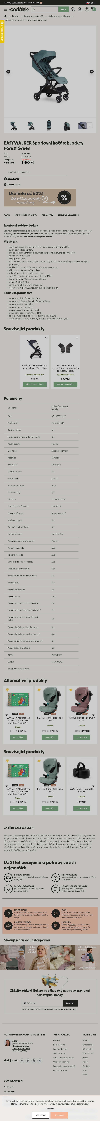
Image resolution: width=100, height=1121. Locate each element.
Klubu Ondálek (17, 3)
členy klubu (21, 877)
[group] (18, 715)
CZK (91, 3)
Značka (68, 215)
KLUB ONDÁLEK (20, 910)
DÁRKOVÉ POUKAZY (22, 922)
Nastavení (50, 1109)
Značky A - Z (8, 1087)
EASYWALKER (57, 662)
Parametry (47, 215)
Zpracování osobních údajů (64, 1066)
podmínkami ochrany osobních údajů (60, 1009)
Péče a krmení (88, 1053)
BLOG (64, 910)
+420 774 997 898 (21, 1049)
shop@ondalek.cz (20, 1046)
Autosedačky (87, 1045)
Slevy (85, 1075)
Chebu (82, 891)
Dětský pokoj (88, 1049)
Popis (7, 215)
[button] (18, 735)
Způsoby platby (59, 1053)
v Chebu (72, 925)
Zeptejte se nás (14, 184)
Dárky (85, 1070)
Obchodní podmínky (61, 1062)
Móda (85, 1062)
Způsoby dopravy (60, 1049)
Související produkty (26, 215)
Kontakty (56, 1041)
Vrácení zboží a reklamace (63, 1058)
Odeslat (70, 1003)
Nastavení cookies (60, 1070)
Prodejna (66, 922)
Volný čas (86, 1066)
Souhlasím (59, 1115)
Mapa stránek (9, 1091)
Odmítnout (40, 1115)
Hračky (85, 1058)
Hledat (63, 9)
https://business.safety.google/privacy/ (72, 1104)
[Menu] (5, 9)
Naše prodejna (59, 1045)
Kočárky (85, 1041)
